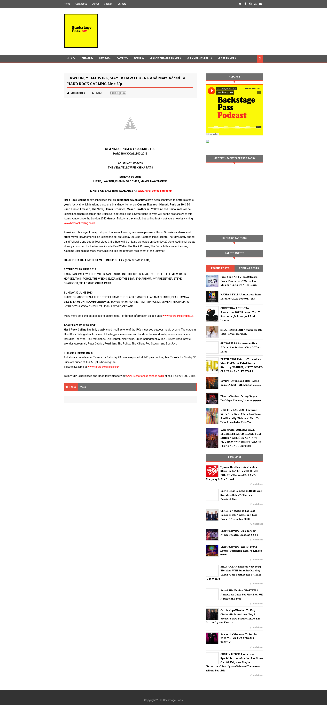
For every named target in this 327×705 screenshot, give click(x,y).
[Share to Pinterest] (124, 93)
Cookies (108, 3)
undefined (258, 484)
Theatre (86, 58)
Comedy (121, 58)
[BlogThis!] (114, 93)
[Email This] (111, 93)
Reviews (104, 58)
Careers (122, 3)
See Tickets (228, 58)
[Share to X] (118, 93)
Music (70, 58)
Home (67, 3)
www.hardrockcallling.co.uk (103, 366)
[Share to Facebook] (121, 93)
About (95, 3)
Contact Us (81, 3)
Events (138, 58)
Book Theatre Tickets (166, 58)
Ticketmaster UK (200, 58)
